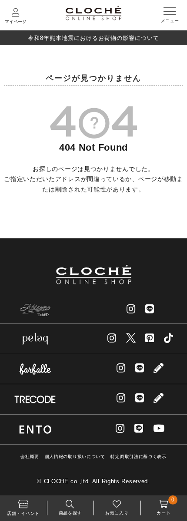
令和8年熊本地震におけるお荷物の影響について (93, 38)
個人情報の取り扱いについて (75, 456)
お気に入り (117, 513)
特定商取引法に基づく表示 (138, 456)
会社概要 (29, 456)
